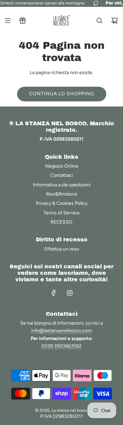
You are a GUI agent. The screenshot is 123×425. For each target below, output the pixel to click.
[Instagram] (69, 292)
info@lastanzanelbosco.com (61, 331)
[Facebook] (53, 292)
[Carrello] (114, 20)
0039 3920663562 (61, 346)
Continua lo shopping (61, 94)
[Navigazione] (7, 20)
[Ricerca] (99, 20)
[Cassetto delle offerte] (22, 20)
